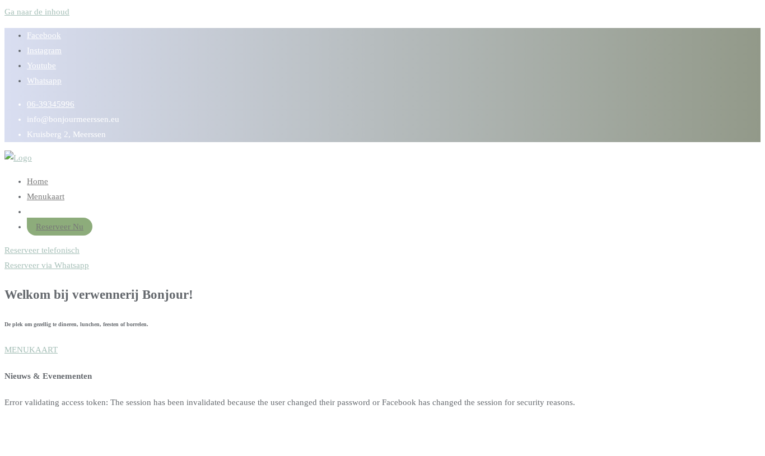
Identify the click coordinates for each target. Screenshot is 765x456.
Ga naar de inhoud (36, 11)
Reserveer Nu (59, 226)
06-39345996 (50, 104)
